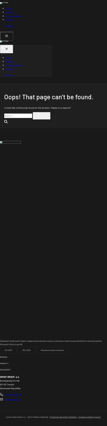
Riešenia (9, 12)
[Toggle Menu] (6, 36)
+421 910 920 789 (12, 394)
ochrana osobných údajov (89, 417)
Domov (8, 8)
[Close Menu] (6, 49)
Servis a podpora (13, 15)
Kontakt (9, 19)
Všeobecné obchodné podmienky (63, 417)
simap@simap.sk (12, 399)
